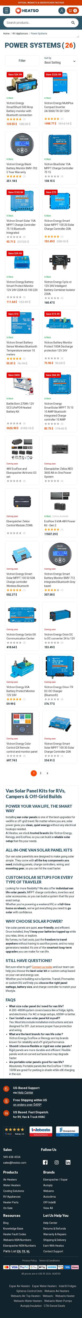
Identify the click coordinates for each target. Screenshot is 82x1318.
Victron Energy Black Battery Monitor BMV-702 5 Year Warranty (21, 168)
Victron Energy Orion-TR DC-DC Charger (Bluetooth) (58, 691)
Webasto (48, 1191)
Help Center (25, 1092)
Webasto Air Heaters (56, 1290)
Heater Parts (10, 1202)
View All (48, 1208)
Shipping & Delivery (54, 1239)
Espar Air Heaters (19, 1285)
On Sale (8, 1208)
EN (19, 1251)
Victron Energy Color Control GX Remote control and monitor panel (21, 747)
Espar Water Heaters (44, 1285)
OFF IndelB (49, 1202)
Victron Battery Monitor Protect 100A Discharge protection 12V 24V (58, 346)
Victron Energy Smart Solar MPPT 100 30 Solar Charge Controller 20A (59, 747)
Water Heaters (12, 1185)
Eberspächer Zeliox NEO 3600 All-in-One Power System (58, 472)
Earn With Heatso (53, 1245)
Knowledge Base (13, 1228)
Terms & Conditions (49, 1260)
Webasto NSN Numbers (17, 1239)
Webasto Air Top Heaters (26, 1295)
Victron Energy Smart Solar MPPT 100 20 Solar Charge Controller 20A (59, 224)
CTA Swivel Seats (54, 1305)
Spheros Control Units (29, 1290)
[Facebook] (45, 1162)
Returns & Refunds (54, 1228)
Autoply (48, 1185)
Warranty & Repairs (54, 1234)
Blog (6, 1222)
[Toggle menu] (6, 10)
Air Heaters (10, 1179)
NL (28, 1251)
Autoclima (49, 1196)
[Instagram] (56, 1162)
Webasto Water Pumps (58, 1300)
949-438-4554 (11, 1157)
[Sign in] (61, 10)
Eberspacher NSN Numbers (19, 1245)
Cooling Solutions (13, 1191)
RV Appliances (12, 1196)
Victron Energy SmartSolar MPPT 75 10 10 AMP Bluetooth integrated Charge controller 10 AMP (58, 411)
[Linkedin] (68, 1162)
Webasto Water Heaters (28, 1300)
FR (23, 1251)
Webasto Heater (65, 1295)
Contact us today (42, 966)
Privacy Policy (29, 1260)
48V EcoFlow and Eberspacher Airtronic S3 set (21, 472)
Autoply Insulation (31, 1305)
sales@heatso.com (14, 1162)
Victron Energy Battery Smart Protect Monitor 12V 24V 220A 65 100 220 (22, 285)
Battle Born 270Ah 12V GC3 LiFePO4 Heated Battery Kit (20, 407)
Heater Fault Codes (14, 1234)
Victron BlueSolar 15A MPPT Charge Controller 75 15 (58, 168)
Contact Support (53, 1251)
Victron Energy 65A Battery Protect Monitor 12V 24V (20, 691)
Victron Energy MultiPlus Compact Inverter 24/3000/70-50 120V (58, 107)
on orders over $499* (27, 1104)
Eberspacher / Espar (55, 1179)
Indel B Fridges (67, 1285)
